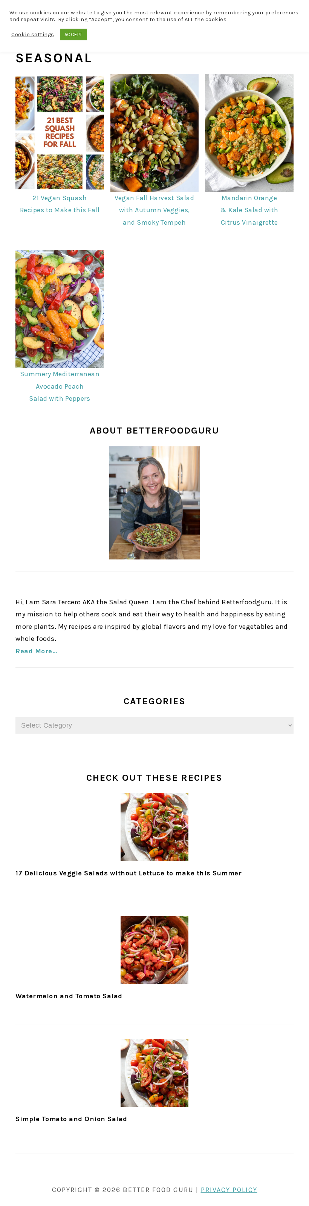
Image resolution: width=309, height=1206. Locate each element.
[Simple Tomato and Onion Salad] (154, 1073)
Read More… (36, 651)
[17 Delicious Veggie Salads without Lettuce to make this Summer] (154, 827)
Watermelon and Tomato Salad (68, 996)
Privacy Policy (229, 1190)
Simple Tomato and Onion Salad (71, 1119)
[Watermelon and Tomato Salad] (154, 950)
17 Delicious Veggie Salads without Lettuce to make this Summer (128, 873)
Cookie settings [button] (32, 34)
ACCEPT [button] (73, 34)
